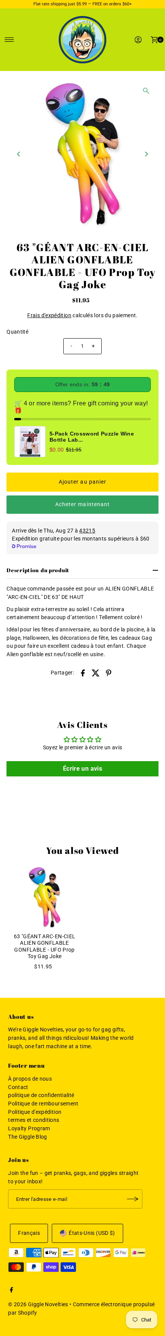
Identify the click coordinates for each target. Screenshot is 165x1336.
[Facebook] (11, 1291)
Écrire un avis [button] (82, 768)
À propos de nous (30, 1079)
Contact (18, 1087)
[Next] (146, 154)
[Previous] (18, 154)
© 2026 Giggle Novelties (38, 1304)
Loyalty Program (29, 1128)
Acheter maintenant (82, 504)
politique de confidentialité (41, 1095)
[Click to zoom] (146, 90)
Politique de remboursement (43, 1103)
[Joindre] (132, 1199)
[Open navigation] (9, 39)
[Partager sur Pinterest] (108, 673)
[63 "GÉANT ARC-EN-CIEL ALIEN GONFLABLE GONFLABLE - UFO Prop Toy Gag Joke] (44, 897)
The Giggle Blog (27, 1137)
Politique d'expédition (34, 1112)
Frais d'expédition (49, 315)
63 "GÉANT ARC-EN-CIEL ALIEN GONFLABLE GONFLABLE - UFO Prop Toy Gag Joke (45, 946)
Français (29, 1233)
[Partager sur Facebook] (83, 673)
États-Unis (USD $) (92, 1233)
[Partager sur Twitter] (96, 673)
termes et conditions (33, 1120)
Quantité (17, 332)
